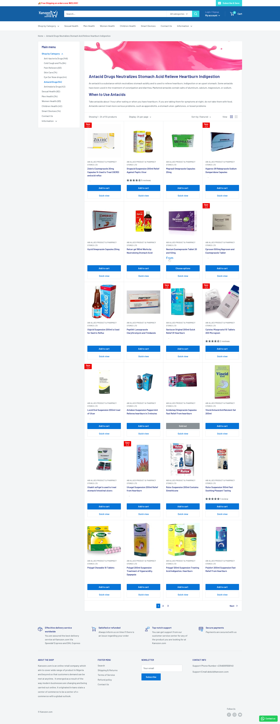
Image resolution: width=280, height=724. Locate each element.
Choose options (183, 268)
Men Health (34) (49, 96)
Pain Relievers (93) (52, 67)
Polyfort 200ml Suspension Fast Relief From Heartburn (220, 569)
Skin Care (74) (50, 72)
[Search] (195, 14)
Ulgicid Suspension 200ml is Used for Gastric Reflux (103, 331)
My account (211, 15)
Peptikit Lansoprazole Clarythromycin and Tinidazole (141, 331)
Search (101, 665)
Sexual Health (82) (51, 91)
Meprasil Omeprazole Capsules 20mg (180, 170)
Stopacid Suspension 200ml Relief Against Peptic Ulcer (143, 170)
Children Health (128, 25)
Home (40, 36)
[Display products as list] (236, 116)
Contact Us (166, 25)
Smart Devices (148, 25)
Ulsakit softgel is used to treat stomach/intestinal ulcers (101, 489)
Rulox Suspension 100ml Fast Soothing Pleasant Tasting (219, 489)
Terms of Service (106, 674)
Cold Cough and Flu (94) (55, 63)
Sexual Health (71, 25)
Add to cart (104, 188)
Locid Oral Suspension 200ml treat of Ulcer (103, 412)
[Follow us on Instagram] (234, 714)
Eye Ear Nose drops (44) (55, 77)
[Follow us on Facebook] (229, 714)
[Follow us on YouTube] (240, 714)
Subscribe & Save (231, 3)
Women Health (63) (51, 101)
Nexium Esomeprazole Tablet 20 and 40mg (181, 251)
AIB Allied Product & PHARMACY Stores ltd (180, 163)
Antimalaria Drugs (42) (54, 86)
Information (183, 25)
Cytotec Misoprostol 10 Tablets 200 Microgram (220, 331)
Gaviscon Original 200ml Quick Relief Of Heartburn (180, 331)
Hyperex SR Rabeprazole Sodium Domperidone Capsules (221, 170)
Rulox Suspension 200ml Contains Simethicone (182, 489)
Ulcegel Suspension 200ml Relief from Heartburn (142, 489)
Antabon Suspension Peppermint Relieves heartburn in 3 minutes (142, 412)
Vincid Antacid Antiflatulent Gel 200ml (220, 412)
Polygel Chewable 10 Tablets (100, 567)
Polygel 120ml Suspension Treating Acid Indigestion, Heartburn (182, 569)
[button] (163, 94)
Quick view (104, 195)
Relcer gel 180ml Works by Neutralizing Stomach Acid (139, 251)
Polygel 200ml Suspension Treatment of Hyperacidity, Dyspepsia (140, 571)
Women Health (107, 25)
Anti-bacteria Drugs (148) (56, 58)
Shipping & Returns (108, 670)
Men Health (89, 25)
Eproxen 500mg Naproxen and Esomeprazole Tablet (219, 251)
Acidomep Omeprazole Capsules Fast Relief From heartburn (181, 412)
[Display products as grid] (231, 116)
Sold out (183, 426)
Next (232, 605)
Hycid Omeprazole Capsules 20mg (103, 249)
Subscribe (151, 676)
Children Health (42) (52, 106)
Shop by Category (47, 25)
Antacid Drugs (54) (53, 82)
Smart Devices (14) (51, 111)
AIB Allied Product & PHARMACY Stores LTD (102, 163)
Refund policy (105, 679)
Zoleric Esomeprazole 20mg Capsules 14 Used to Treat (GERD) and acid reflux (103, 172)
